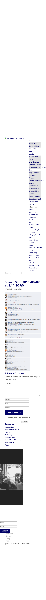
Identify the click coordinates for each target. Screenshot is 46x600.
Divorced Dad (34, 188)
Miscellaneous (34, 196)
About (31, 141)
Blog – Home (34, 172)
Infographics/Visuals (37, 235)
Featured (32, 175)
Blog (30, 170)
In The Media (34, 157)
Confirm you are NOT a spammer (18, 418)
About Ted (33, 143)
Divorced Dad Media (12, 430)
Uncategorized (35, 199)
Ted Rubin (10, 289)
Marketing (33, 186)
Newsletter (33, 202)
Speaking (32, 149)
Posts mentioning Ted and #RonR (35, 162)
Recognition (34, 146)
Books (31, 151)
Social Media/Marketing (13, 440)
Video (31, 183)
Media (31, 154)
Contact (32, 204)
